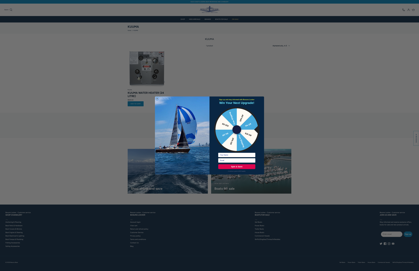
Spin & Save (236, 167)
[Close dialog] (157, 98)
